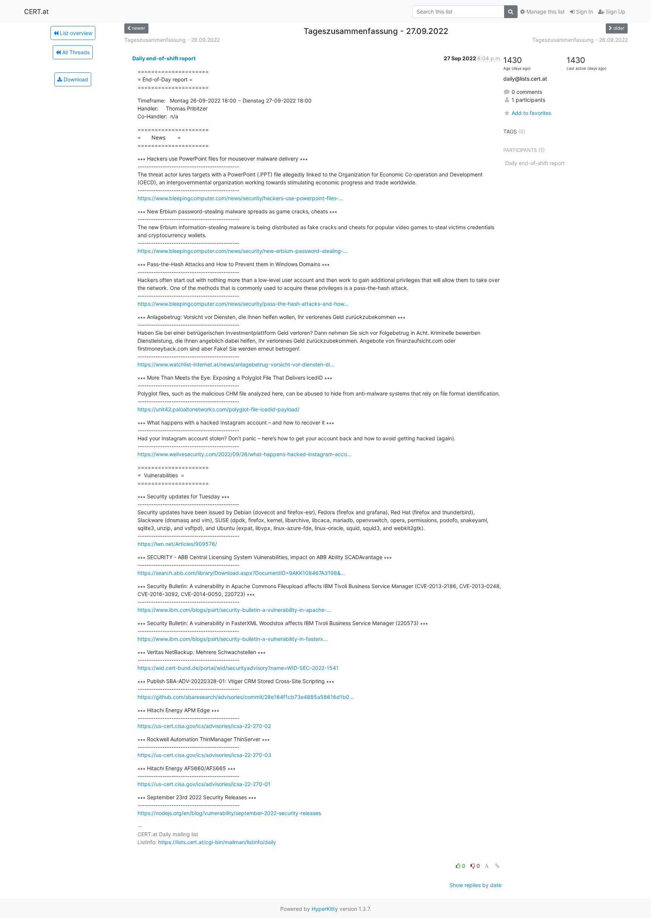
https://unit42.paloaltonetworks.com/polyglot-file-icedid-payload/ (219, 409)
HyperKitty (325, 909)
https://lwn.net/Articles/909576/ (177, 544)
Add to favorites (531, 113)
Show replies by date (475, 885)
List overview (75, 33)
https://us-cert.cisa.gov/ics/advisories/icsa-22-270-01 (204, 784)
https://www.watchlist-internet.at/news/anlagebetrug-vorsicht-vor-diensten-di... (236, 364)
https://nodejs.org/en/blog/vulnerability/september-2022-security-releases (229, 813)
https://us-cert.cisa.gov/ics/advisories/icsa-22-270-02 (204, 726)
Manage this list (545, 11)
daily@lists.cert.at (525, 78)
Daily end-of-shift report (164, 58)
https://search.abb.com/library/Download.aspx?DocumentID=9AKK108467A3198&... (241, 573)
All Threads (75, 52)
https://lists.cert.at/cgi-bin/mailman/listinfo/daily (217, 842)
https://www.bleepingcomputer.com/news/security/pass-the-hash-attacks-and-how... (243, 303)
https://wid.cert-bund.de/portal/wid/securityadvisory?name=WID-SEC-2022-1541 (238, 668)
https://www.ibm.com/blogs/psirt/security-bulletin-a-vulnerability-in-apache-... (234, 610)
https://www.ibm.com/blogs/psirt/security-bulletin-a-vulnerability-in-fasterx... (233, 639)
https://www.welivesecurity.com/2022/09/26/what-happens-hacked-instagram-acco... (244, 454)
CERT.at (36, 11)
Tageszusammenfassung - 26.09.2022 (580, 40)
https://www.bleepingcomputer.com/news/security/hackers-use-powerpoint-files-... (240, 198)
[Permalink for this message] (497, 865)
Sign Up (614, 11)
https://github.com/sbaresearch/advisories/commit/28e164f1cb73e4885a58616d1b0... (246, 697)
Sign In (584, 11)
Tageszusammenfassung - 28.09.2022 (172, 40)
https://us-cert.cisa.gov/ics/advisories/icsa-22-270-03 (204, 755)
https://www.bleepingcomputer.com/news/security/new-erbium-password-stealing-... (243, 251)
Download (75, 79)
